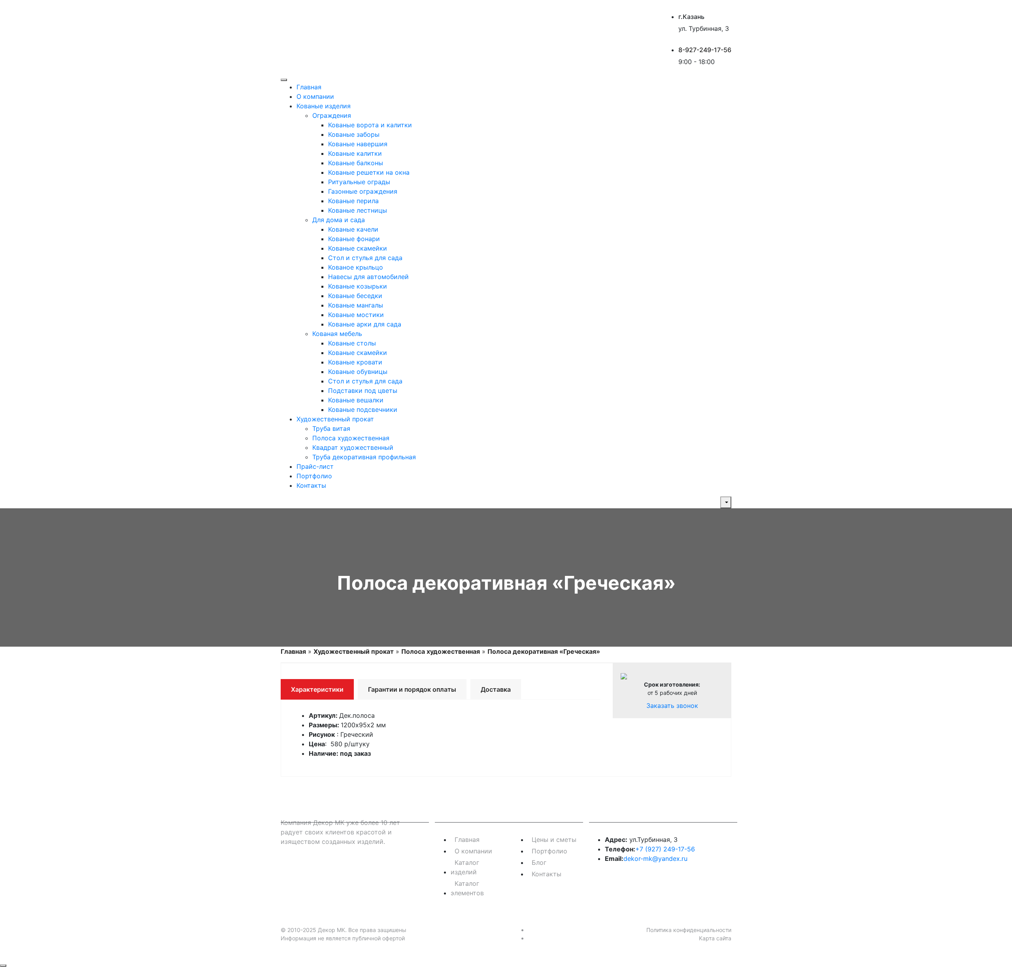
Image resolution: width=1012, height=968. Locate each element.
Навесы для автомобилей (368, 277)
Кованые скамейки (357, 248)
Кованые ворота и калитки (370, 125)
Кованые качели (353, 229)
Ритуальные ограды (359, 182)
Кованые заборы (354, 134)
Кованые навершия (357, 144)
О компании (315, 96)
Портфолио (314, 476)
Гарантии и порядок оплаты (412, 689)
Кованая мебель (337, 334)
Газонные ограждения (362, 191)
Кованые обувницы (357, 372)
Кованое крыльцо (355, 267)
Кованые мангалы (355, 305)
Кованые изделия (323, 106)
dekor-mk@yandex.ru (655, 858)
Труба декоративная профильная (364, 457)
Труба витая (331, 428)
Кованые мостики (356, 315)
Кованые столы (352, 343)
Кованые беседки (355, 296)
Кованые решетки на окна (369, 172)
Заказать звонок (672, 705)
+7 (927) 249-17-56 (665, 849)
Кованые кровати (355, 362)
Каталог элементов (467, 888)
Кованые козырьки (357, 286)
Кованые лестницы (357, 210)
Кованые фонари (354, 239)
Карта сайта (715, 938)
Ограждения (331, 115)
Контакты (311, 485)
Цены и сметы (554, 839)
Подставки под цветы (362, 390)
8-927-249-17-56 (704, 50)
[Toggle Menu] (284, 80)
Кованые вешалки (355, 400)
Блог (539, 862)
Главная (308, 87)
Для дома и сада (338, 220)
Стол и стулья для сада (365, 258)
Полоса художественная (350, 438)
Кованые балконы (355, 163)
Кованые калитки (355, 153)
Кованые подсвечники (362, 409)
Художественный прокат (335, 419)
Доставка (496, 689)
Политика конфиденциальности (688, 929)
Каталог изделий (465, 867)
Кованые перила (353, 201)
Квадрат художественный (352, 447)
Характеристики (317, 689)
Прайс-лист (315, 466)
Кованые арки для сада (364, 324)
